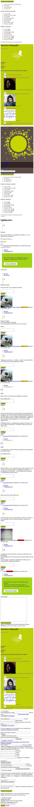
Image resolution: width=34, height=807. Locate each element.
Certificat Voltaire (21, 625)
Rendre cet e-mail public (23, 757)
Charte (5, 167)
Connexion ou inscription (7, 172)
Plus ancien (6, 275)
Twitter (17, 752)
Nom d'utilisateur (5, 719)
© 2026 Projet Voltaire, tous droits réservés (11, 42)
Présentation (7, 162)
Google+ (18, 754)
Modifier (3, 293)
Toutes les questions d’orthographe (12, 4)
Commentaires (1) (8, 386)
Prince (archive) (9, 15)
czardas (7, 19)
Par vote (6, 273)
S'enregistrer (11, 716)
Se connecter (11, 725)
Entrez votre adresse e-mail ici (8, 732)
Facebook (18, 751)
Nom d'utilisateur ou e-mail (7, 712)
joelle (6, 14)
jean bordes (8, 22)
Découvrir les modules (11, 590)
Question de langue (5, 247)
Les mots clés (7, 8)
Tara (6, 16)
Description (3, 761)
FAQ (5, 164)
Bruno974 (7, 39)
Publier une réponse (5, 622)
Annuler (3, 295)
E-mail (26, 719)
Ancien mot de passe (6, 764)
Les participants (8, 7)
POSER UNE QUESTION (7, 1)
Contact (6, 165)
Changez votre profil (6, 743)
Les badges (6, 5)
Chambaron (8, 18)
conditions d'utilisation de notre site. (9, 729)
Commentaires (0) (8, 251)
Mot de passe (19, 720)
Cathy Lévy (8, 24)
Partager (6, 250)
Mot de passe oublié (24, 714)
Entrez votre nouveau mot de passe (9, 737)
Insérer (2, 805)
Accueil (3, 216)
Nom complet (4, 745)
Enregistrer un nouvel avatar (8, 742)
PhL (6, 21)
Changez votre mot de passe (22, 742)
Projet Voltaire (10, 625)
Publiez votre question (6, 790)
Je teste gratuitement (10, 263)
